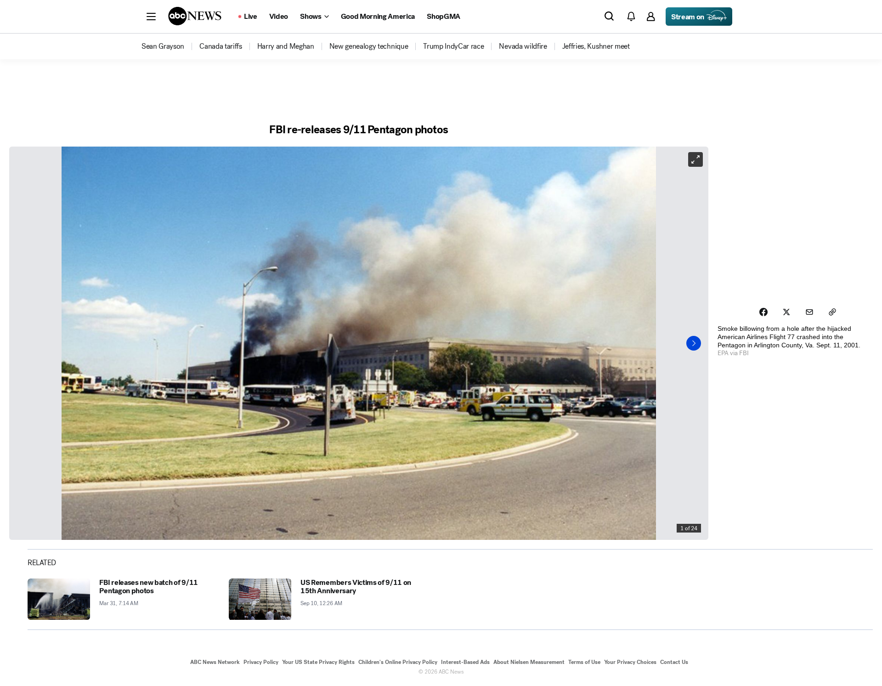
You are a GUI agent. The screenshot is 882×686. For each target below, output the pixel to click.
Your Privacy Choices (630, 662)
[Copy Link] (832, 312)
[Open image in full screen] (695, 159)
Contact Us (674, 662)
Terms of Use (584, 662)
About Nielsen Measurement (529, 662)
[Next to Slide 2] (693, 343)
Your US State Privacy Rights (318, 662)
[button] (151, 16)
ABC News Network (215, 662)
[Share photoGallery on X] (786, 312)
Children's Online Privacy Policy (397, 662)
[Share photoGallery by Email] (809, 312)
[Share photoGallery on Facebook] (763, 312)
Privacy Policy (260, 662)
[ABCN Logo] (194, 16)
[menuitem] (162, 46)
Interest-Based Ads (465, 662)
